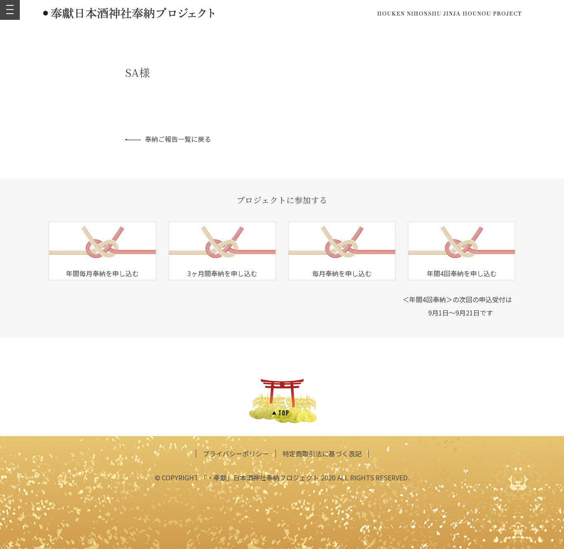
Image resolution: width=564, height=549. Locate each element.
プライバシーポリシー (236, 453)
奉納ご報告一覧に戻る (178, 139)
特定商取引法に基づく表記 (322, 453)
